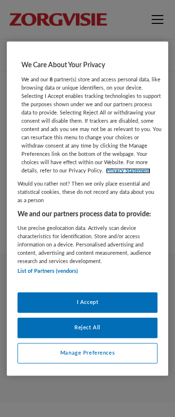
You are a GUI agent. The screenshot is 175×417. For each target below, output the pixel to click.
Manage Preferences (87, 353)
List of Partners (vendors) (48, 271)
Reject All (87, 327)
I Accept (88, 302)
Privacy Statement (128, 170)
